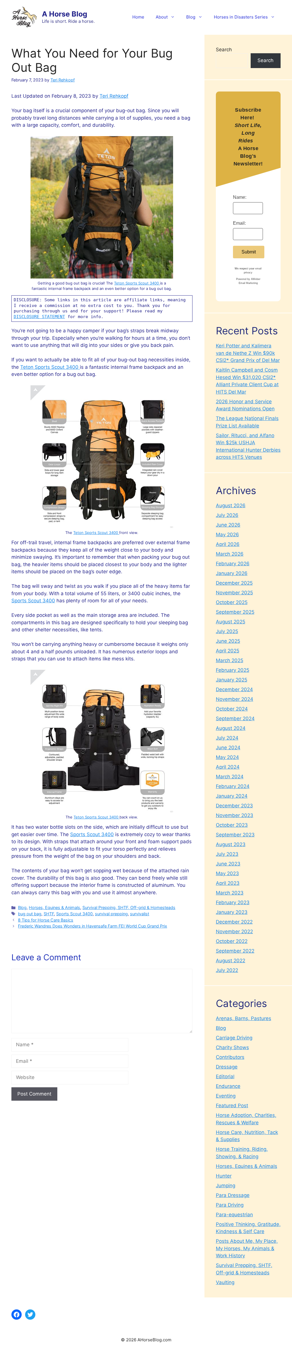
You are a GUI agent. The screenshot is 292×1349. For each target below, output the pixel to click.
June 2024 (228, 747)
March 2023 (230, 893)
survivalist (139, 913)
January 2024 (232, 796)
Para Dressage (233, 1195)
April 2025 (227, 651)
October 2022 (232, 941)
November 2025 (234, 592)
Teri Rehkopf (114, 96)
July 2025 (227, 631)
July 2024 (227, 738)
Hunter (224, 1176)
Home (138, 17)
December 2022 (234, 922)
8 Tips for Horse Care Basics (45, 920)
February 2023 (233, 902)
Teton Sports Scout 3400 (137, 283)
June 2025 (228, 641)
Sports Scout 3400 (33, 600)
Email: (239, 223)
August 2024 (231, 728)
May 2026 (227, 534)
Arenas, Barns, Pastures (243, 1018)
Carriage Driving (234, 1038)
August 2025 (230, 622)
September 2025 (235, 612)
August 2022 (230, 960)
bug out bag (29, 913)
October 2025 (232, 602)
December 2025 (234, 583)
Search (224, 49)
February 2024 (233, 786)
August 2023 (231, 844)
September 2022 (235, 951)
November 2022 (234, 931)
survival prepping (111, 913)
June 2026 (228, 525)
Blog (190, 17)
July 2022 (227, 970)
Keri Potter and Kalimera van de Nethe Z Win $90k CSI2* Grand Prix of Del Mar (248, 353)
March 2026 (230, 554)
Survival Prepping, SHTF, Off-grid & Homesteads (128, 907)
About (162, 17)
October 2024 (232, 709)
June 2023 (228, 864)
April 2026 (228, 544)
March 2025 (229, 660)
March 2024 (230, 776)
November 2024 (234, 699)
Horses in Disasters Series (241, 17)
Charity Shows (232, 1047)
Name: (239, 197)
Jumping (225, 1185)
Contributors (230, 1057)
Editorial (225, 1076)
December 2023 (234, 805)
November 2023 (234, 815)
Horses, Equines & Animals (54, 907)
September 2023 (235, 835)
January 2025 (231, 680)
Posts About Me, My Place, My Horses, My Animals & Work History (247, 1248)
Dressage (227, 1067)
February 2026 (233, 563)
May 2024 (227, 757)
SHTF (49, 913)
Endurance (228, 1086)
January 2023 (232, 912)
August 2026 (231, 505)
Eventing (226, 1096)
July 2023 (227, 854)
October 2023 (232, 825)
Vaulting (225, 1282)
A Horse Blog (64, 14)
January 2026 (232, 573)
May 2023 (227, 873)
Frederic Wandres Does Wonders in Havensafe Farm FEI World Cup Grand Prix (92, 926)
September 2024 (235, 718)
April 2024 (228, 767)
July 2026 (227, 515)
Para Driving (230, 1205)
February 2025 (232, 670)
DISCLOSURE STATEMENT (39, 316)
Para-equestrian (234, 1214)
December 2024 (234, 689)
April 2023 (228, 883)
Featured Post (232, 1105)
